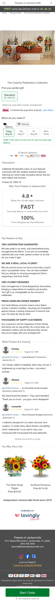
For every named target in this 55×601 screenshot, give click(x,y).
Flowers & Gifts (15, 12)
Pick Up (25, 124)
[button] (48, 594)
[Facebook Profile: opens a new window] (28, 556)
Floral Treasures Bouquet (32, 414)
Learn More (47, 110)
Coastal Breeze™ (29, 357)
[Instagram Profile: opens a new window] (21, 556)
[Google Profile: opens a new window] (34, 556)
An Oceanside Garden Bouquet (35, 388)
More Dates (46, 132)
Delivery (9, 126)
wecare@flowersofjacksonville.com (27, 546)
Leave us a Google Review (27, 565)
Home (4, 12)
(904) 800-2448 (27, 543)
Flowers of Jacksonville (28, 3)
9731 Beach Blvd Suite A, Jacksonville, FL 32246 (27, 540)
